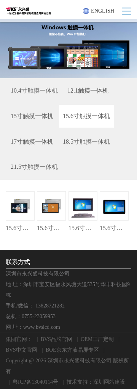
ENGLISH (102, 11)
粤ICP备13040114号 (35, 382)
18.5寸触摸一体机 (86, 141)
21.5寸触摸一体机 (34, 166)
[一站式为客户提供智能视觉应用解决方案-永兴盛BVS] (28, 11)
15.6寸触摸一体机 (86, 116)
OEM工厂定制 (97, 339)
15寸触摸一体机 (32, 116)
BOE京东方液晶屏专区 (72, 350)
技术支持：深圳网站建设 (96, 382)
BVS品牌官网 (56, 339)
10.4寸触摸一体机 (34, 90)
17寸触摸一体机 (32, 141)
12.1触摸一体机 (87, 90)
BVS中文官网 (21, 350)
